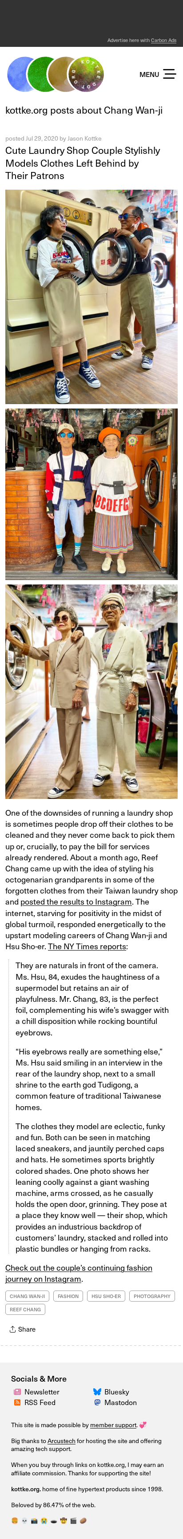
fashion (68, 1296)
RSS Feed (40, 1402)
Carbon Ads (163, 40)
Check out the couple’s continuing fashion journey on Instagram (78, 1273)
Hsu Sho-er (106, 1296)
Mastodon (120, 1402)
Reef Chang (25, 1309)
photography (152, 1296)
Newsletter (42, 1391)
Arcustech (62, 1440)
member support (113, 1425)
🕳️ (53, 1520)
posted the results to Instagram (76, 901)
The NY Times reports (87, 945)
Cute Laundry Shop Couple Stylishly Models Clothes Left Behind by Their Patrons (82, 162)
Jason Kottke (85, 138)
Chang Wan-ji (27, 1296)
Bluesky (116, 1391)
